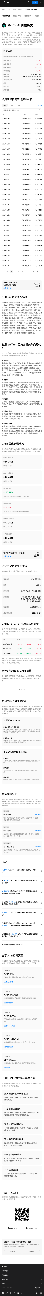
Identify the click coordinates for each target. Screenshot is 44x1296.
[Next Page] (37, 271)
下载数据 (31, 1252)
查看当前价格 (8, 982)
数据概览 (6, 15)
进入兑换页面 (8, 1047)
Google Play (33, 1228)
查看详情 (38, 814)
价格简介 (28, 15)
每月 (19, 105)
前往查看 (7, 1068)
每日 (4, 105)
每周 (12, 105)
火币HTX (5, 870)
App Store (13, 1228)
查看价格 (12, 1252)
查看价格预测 (8, 1003)
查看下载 (17, 15)
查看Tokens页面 (9, 1026)
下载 (41, 105)
